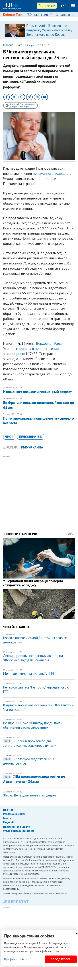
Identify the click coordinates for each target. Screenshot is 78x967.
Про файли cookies (15, 959)
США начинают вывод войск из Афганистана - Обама (34, 779)
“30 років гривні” (39, 14)
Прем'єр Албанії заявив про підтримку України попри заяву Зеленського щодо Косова (49, 30)
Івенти (7, 818)
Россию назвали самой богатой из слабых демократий (35, 640)
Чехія (9, 437)
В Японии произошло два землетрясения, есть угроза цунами (29, 743)
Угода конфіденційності (18, 831)
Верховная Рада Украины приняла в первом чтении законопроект (32, 348)
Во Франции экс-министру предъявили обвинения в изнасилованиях (32, 725)
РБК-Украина (32, 447)
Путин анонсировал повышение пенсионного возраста (38, 421)
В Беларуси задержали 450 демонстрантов (28, 761)
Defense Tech (12, 14)
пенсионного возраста (51, 173)
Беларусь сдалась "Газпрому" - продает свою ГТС (36, 689)
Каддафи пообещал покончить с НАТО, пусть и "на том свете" (38, 707)
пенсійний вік (30, 437)
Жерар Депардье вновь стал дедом (29, 795)
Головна (8, 45)
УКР (63, 6)
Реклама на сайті (14, 814)
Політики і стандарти (16, 826)
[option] (39, 30)
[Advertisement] (39, 489)
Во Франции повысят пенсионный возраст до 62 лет (38, 405)
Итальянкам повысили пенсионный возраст (37, 391)
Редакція (8, 822)
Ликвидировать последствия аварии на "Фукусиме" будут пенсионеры (33, 657)
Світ (19, 45)
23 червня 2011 (34, 45)
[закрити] (77, 933)
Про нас (8, 809)
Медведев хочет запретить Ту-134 (28, 673)
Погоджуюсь (60, 959)
